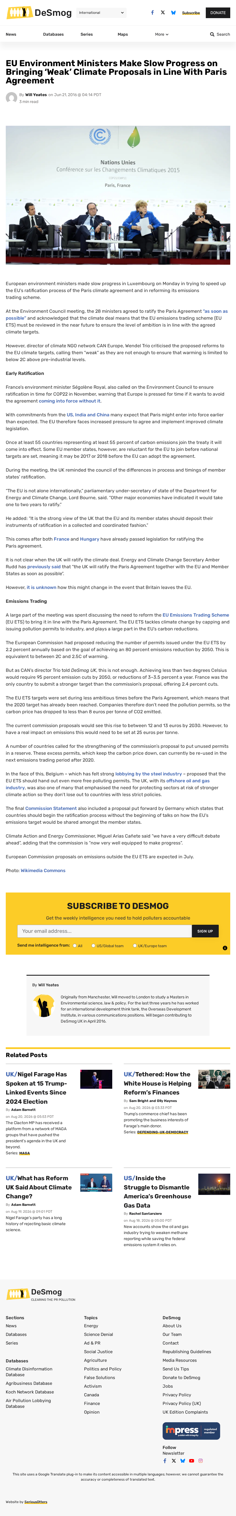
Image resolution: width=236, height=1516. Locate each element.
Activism (93, 1386)
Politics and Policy (102, 1369)
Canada (91, 1394)
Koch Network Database (30, 1392)
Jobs (168, 1386)
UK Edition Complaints (185, 1412)
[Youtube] (191, 1460)
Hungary (89, 539)
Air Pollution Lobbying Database (28, 1403)
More (159, 34)
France (61, 539)
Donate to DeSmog (181, 1377)
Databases (16, 1334)
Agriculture (95, 1360)
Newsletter (173, 1453)
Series (12, 1343)
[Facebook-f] (152, 12)
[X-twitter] (163, 12)
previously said (44, 566)
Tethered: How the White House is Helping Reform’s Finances (157, 1083)
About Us (172, 1325)
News (11, 1325)
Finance (92, 1403)
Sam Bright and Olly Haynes (153, 1101)
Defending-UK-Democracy (162, 1132)
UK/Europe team (152, 946)
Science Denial (98, 1334)
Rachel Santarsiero (145, 1214)
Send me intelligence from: (43, 945)
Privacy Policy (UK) (182, 1403)
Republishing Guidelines (187, 1351)
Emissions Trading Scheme (196, 615)
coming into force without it (69, 401)
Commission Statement (51, 808)
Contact (171, 1343)
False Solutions (99, 1377)
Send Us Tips (176, 1369)
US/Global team (110, 946)
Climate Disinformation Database (29, 1371)
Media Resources (180, 1360)
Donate (218, 12)
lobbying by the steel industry (148, 774)
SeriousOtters (35, 1502)
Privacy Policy (177, 1394)
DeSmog (53, 12)
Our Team (172, 1334)
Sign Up (205, 931)
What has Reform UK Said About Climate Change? (39, 1187)
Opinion (92, 1412)
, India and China (88, 414)
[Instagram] (200, 1460)
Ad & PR (92, 1343)
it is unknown (41, 587)
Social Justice (98, 1351)
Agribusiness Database (29, 1383)
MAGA (24, 1153)
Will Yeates (36, 94)
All (80, 946)
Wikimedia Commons (43, 870)
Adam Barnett (23, 1110)
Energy (91, 1325)
